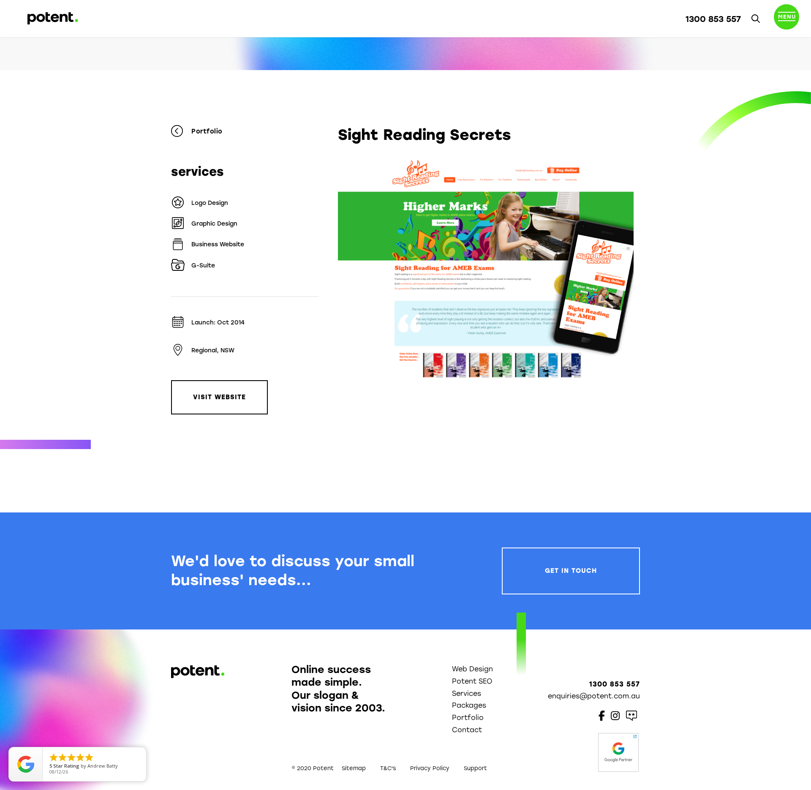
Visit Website (219, 397)
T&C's (388, 768)
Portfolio (207, 131)
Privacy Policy (429, 768)
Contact (467, 730)
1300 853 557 (713, 19)
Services (466, 693)
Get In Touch (571, 571)
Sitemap (354, 768)
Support (475, 768)
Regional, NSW (212, 350)
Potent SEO (472, 681)
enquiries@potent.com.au (594, 696)
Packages (469, 705)
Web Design (472, 669)
